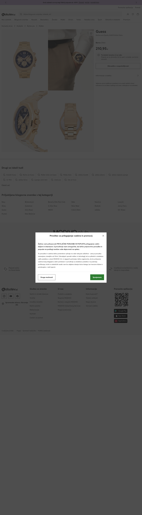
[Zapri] (103, 235)
